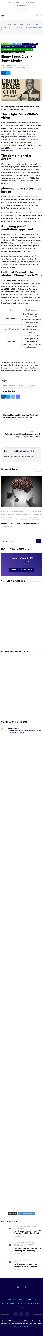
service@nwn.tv (22, 5)
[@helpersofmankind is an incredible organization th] (11, 848)
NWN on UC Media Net (21, 1326)
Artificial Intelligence (24, 1226)
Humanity (22, 385)
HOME (9, 1299)
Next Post (34, 431)
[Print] (13, 73)
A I (14, 1226)
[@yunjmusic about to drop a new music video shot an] (11, 1053)
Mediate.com (24, 181)
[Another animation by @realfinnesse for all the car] (11, 1202)
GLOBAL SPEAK (13, 511)
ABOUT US (18, 1299)
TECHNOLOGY (18, 1245)
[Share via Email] (18, 73)
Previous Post (10, 412)
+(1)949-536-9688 (29, 2)
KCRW (11, 151)
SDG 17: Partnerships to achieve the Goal (26, 520)
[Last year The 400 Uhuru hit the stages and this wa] (11, 1175)
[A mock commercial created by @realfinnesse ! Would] (11, 918)
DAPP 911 (22, 1307)
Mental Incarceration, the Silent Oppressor (19, 524)
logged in (16, 456)
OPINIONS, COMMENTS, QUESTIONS (12, 514)
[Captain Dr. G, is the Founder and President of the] (11, 993)
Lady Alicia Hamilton (33, 511)
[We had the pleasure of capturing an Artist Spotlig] (11, 1135)
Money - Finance (32, 1260)
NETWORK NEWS (24, 1303)
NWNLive (31, 385)
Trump (22, 1228)
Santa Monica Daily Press (27, 221)
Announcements (19, 1260)
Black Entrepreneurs (9, 385)
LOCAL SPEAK (9, 1303)
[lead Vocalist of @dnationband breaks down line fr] (11, 1091)
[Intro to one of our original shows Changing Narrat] (11, 771)
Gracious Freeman (9, 65)
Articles (4, 511)
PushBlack (5, 151)
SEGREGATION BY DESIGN (24, 172)
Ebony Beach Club (28, 137)
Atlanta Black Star (16, 137)
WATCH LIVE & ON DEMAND (21, 570)
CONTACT (36, 1303)
